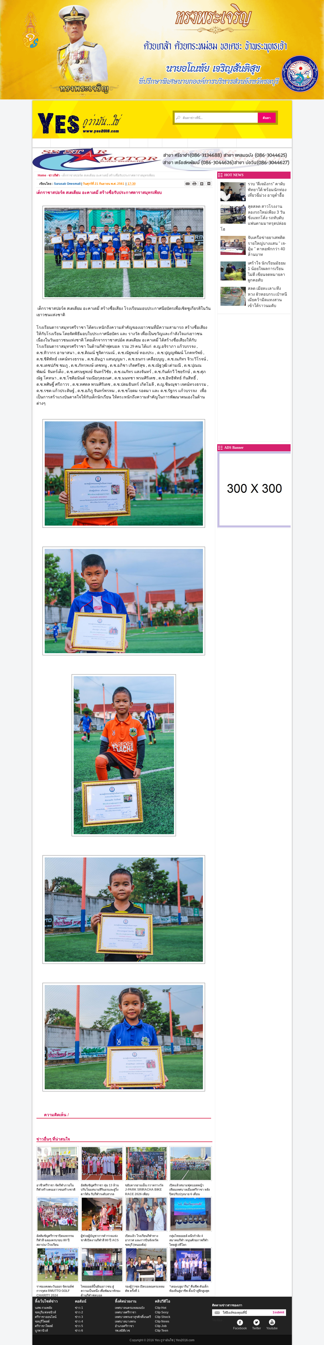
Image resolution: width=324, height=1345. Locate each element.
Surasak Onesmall (67, 184)
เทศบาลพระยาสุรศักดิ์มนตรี (133, 1317)
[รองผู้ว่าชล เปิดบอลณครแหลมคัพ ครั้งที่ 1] (146, 1281)
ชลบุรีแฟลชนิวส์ (45, 1312)
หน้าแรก (41, 143)
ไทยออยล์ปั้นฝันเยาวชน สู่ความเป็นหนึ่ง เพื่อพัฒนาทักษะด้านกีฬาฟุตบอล (100, 1291)
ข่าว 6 (79, 1330)
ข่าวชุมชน (119, 143)
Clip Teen (161, 1330)
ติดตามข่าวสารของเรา (227, 1305)
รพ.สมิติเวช (122, 1330)
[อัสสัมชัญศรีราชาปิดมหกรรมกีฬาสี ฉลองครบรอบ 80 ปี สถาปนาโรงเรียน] (57, 1230)
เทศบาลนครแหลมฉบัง (130, 1308)
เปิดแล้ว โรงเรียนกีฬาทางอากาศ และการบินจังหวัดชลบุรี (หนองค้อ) (141, 1240)
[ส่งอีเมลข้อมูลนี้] (187, 183)
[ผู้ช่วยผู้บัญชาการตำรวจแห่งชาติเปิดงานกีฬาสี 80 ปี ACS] (102, 1230)
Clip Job (161, 1326)
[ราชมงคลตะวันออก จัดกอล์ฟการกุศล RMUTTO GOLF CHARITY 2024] (57, 1281)
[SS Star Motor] (162, 170)
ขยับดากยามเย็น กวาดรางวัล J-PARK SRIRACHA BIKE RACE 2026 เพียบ (144, 1190)
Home (42, 175)
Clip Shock (162, 1317)
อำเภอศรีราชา (124, 1326)
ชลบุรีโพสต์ (42, 1321)
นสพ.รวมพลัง (43, 1308)
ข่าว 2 (79, 1312)
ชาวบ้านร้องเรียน (202, 143)
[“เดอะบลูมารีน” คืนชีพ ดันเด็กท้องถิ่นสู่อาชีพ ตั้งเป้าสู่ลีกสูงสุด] (190, 1281)
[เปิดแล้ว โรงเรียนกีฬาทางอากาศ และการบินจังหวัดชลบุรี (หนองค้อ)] (146, 1230)
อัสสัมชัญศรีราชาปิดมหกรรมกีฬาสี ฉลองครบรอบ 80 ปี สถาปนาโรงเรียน (55, 1240)
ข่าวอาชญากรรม (65, 143)
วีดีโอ (155, 143)
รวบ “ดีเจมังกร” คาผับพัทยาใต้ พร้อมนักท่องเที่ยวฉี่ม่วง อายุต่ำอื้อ (267, 189)
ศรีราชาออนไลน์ (45, 1317)
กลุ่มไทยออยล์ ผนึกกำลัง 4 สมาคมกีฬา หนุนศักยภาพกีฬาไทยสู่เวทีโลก (188, 1240)
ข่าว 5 (79, 1326)
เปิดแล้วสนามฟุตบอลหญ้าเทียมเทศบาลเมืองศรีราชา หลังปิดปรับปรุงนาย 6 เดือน (189, 1190)
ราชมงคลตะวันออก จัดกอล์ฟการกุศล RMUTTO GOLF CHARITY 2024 (55, 1291)
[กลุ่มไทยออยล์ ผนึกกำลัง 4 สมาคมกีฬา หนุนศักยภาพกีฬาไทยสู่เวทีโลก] (190, 1230)
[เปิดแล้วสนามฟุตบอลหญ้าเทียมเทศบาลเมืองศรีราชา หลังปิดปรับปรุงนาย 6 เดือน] (190, 1179)
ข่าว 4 (79, 1321)
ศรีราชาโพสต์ (44, 1326)
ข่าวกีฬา (139, 143)
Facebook (240, 1328)
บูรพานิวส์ (41, 1330)
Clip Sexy (162, 1312)
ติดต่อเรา (227, 143)
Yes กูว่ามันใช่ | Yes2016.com (174, 1340)
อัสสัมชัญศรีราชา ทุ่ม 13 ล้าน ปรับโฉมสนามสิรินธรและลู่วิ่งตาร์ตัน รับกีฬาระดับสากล (100, 1190)
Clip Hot (160, 1308)
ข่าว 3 (79, 1317)
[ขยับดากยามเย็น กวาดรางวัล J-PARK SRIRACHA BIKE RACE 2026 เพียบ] (146, 1179)
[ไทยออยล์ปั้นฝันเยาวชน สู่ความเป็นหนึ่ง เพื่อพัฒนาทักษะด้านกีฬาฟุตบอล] (102, 1281)
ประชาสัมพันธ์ (175, 143)
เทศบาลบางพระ (125, 1321)
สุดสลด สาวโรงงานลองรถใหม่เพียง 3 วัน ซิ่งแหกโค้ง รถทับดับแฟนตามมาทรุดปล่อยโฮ (253, 217)
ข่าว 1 (79, 1308)
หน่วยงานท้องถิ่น (95, 143)
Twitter (256, 1328)
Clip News (162, 1321)
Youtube (272, 1328)
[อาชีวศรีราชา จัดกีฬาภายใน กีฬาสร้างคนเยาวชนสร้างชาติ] (57, 1179)
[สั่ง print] (194, 183)
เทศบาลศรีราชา (125, 1312)
